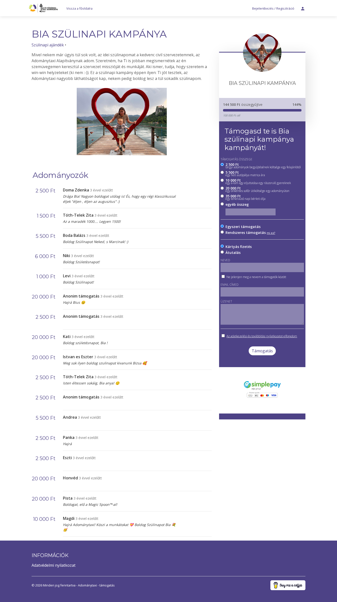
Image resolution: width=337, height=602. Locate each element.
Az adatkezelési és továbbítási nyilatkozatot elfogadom (261, 336)
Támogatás (262, 351)
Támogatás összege (236, 159)
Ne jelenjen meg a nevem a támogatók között (256, 277)
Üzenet (226, 301)
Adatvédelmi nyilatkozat (53, 565)
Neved (225, 260)
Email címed (230, 284)
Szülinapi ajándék (48, 45)
